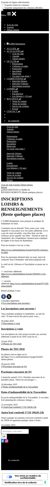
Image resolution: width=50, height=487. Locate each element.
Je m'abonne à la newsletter (13, 427)
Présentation (17, 64)
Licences (10, 449)
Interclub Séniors (19, 81)
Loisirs (15, 91)
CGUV (10, 454)
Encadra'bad (17, 94)
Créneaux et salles (20, 66)
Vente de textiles (19, 104)
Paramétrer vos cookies (17, 456)
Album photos (13, 30)
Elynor (15, 109)
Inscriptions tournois (21, 86)
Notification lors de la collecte (21, 482)
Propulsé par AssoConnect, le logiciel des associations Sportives (25, 467)
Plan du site (12, 446)
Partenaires (17, 69)
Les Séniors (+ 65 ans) (22, 96)
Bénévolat (16, 74)
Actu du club (12, 25)
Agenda (10, 27)
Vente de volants (19, 101)
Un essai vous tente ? (21, 76)
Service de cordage (20, 106)
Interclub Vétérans (20, 84)
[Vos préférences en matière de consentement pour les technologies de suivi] (45, 482)
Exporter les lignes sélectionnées (15, 2)
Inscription (17, 71)
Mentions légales (14, 451)
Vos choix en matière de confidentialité (28, 476)
